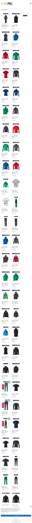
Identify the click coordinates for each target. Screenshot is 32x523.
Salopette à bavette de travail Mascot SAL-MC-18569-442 (5, 432)
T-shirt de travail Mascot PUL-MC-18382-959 (15, 431)
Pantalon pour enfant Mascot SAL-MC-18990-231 (15, 229)
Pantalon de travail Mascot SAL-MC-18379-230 (5, 487)
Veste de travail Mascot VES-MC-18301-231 (15, 357)
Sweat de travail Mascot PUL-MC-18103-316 (15, 99)
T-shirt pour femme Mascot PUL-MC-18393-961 (5, 469)
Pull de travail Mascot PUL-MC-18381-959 (15, 413)
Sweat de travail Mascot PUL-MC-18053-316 (5, 62)
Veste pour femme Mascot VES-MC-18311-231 (5, 302)
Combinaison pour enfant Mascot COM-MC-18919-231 (5, 26)
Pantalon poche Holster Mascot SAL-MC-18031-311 (15, 469)
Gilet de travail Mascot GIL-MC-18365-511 (15, 339)
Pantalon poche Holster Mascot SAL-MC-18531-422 (5, 413)
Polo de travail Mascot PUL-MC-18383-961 (5, 450)
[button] (30, 506)
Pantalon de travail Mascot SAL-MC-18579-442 (5, 394)
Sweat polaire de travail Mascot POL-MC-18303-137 (15, 376)
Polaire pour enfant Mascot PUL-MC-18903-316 (5, 191)
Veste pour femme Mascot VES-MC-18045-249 (15, 284)
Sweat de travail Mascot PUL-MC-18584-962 (15, 173)
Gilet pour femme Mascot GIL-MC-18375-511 (5, 357)
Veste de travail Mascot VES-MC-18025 (15, 265)
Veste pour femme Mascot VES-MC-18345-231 (5, 321)
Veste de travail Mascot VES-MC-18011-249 (15, 247)
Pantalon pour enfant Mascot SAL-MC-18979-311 (5, 229)
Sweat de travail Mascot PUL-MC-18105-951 (5, 117)
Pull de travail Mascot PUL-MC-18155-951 (5, 136)
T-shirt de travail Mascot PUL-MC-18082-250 (15, 394)
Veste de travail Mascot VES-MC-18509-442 (5, 376)
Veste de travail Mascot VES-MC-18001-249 (5, 247)
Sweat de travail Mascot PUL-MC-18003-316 (15, 44)
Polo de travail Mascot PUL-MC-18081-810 (15, 62)
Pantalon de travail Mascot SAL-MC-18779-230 (15, 487)
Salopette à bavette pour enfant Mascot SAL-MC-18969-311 (15, 210)
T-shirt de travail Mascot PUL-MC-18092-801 (5, 99)
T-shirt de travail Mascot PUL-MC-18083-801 (5, 81)
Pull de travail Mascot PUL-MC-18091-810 (15, 81)
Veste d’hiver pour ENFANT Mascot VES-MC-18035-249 (5, 284)
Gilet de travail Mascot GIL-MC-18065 (15, 26)
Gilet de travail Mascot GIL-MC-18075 (5, 44)
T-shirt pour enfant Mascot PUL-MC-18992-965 (5, 209)
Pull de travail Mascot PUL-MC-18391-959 (15, 450)
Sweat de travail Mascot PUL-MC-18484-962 (15, 154)
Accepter (16, 515)
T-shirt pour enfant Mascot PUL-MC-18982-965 (15, 191)
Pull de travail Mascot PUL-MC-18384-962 (15, 136)
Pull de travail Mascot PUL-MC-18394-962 (5, 154)
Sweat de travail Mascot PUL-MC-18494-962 (5, 173)
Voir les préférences (16, 520)
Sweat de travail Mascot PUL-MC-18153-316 (15, 117)
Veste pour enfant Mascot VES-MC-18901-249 (15, 321)
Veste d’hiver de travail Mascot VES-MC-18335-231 (15, 302)
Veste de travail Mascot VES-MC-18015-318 (5, 265)
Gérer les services (3, 513)
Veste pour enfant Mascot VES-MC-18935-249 (5, 339)
